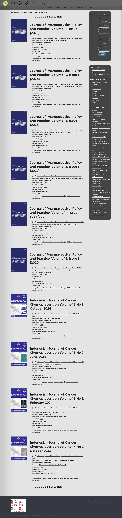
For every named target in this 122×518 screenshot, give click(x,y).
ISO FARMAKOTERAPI (98, 215)
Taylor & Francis (44, 45)
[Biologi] (94, 84)
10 (52, 17)
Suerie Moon (55, 40)
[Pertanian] (95, 98)
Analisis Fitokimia (97, 110)
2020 (39, 285)
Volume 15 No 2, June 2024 (44, 377)
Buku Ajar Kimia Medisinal (99, 188)
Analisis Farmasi (97, 183)
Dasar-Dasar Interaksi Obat (100, 190)
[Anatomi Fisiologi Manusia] (100, 82)
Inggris (40, 51)
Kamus (94, 102)
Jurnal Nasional (96, 89)
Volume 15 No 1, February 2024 (45, 425)
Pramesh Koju (66, 270)
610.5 (41, 47)
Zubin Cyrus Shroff (60, 224)
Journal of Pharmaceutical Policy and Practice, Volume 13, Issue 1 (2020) (56, 258)
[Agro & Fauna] (96, 100)
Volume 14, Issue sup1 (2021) (45, 237)
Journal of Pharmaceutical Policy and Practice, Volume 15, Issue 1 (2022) (56, 167)
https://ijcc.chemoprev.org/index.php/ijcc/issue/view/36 (60, 478)
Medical (94, 91)
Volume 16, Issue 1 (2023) (43, 145)
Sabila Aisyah (56, 318)
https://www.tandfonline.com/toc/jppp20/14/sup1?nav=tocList (62, 242)
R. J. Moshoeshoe (77, 178)
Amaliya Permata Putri (67, 460)
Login (90, 7)
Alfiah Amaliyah (45, 412)
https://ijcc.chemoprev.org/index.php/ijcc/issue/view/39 (60, 336)
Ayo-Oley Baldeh (54, 132)
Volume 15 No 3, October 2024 (45, 331)
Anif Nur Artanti (45, 318)
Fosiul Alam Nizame (46, 224)
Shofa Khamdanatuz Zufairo (49, 460)
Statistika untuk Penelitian (100, 212)
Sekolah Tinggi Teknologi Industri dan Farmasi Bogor (29, 515)
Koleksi (56, 7)
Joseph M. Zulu (72, 224)
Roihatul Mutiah (55, 364)
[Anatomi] (95, 87)
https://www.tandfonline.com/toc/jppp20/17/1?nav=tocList (61, 104)
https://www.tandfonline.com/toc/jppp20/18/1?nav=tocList (61, 58)
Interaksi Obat (96, 139)
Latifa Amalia (44, 364)
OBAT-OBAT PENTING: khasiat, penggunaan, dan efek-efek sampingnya (101, 199)
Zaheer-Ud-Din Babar (47, 86)
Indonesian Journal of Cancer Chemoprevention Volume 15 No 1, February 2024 (57, 398)
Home (49, 7)
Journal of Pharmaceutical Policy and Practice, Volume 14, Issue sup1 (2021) (56, 213)
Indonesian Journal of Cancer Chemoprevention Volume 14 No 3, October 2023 (57, 447)
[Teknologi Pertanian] (98, 95)
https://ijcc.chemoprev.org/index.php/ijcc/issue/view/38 (60, 382)
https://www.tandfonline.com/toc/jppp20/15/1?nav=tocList (61, 196)
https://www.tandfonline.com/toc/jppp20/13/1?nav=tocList (61, 288)
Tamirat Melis (59, 86)
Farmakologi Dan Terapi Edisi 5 (101, 159)
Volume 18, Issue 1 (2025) (43, 54)
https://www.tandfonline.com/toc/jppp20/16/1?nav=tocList (61, 150)
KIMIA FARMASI (96, 117)
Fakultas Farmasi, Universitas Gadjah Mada (52, 322)
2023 (39, 148)
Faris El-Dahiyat (56, 270)
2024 (39, 102)
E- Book (94, 93)
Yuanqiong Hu (45, 270)
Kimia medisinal (97, 186)
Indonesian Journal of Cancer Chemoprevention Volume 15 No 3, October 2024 (57, 304)
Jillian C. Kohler (45, 40)
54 (55, 17)
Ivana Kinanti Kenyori (58, 412)
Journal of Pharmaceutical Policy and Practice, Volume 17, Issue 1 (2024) (56, 75)
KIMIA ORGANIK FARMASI (99, 141)
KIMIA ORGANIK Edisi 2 (98, 152)
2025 (39, 56)
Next (59, 17)
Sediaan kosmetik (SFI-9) (99, 137)
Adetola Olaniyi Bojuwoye (48, 178)
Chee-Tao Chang (66, 132)
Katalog (82, 7)
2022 (39, 194)
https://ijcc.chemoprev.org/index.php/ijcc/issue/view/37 (60, 430)
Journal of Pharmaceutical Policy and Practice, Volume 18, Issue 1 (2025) (56, 29)
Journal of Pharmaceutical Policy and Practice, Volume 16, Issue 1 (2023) (56, 121)
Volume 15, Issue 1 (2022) (43, 191)
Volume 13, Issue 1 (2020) (43, 283)
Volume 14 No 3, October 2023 (45, 474)
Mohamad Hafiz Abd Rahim (73, 86)
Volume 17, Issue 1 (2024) (43, 100)
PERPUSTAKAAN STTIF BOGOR (101, 74)
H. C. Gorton (44, 132)
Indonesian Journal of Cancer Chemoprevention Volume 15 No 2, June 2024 (57, 353)
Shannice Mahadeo (64, 178)
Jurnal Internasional (45, 42)
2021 (39, 240)
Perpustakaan (69, 7)
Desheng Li (63, 40)
